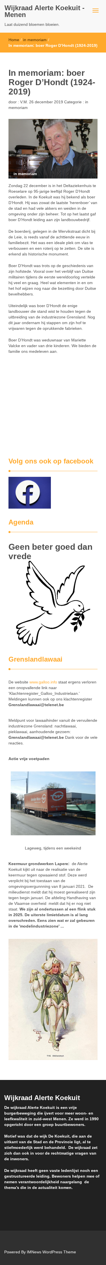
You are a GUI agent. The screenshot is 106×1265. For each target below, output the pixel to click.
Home (13, 39)
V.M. (23, 102)
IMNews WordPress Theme (51, 1252)
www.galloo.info (43, 682)
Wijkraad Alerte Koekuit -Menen (45, 11)
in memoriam (35, 39)
